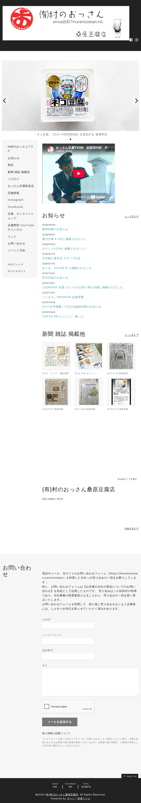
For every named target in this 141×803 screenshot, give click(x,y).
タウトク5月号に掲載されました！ (65, 248)
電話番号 (48, 650)
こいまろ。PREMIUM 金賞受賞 (63, 297)
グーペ (71, 798)
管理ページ (83, 798)
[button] (4, 100)
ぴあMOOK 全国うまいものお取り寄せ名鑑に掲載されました (82, 287)
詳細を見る (131, 528)
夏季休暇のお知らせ (55, 229)
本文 (44, 665)
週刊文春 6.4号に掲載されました (64, 239)
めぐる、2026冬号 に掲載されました (67, 268)
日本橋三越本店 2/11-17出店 (61, 258)
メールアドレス (52, 634)
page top (131, 776)
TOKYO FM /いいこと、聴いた (63, 316)
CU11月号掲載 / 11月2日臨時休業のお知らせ (71, 306)
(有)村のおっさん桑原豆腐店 (61, 794)
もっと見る (131, 216)
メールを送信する (60, 721)
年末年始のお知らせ (55, 277)
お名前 (46, 619)
